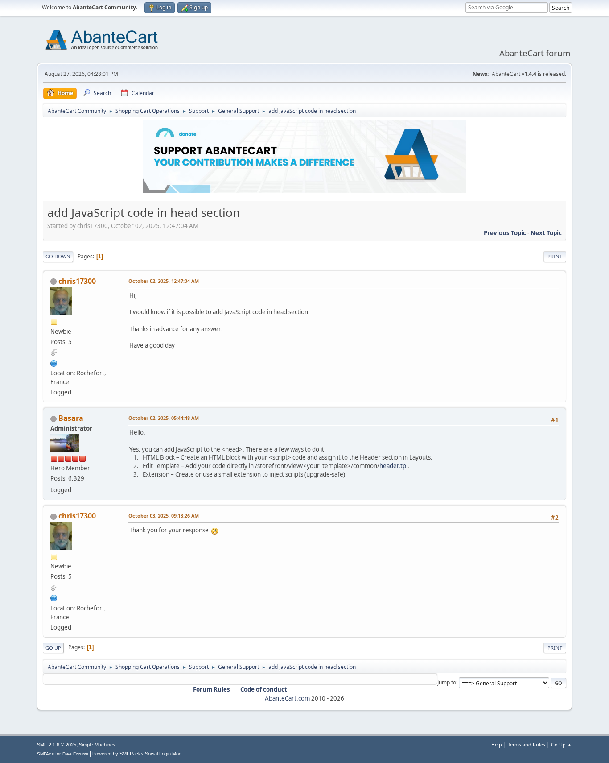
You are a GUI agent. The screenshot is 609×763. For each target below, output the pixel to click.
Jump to (446, 682)
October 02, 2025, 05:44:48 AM (163, 418)
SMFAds (45, 753)
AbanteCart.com (287, 698)
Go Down (57, 256)
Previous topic (505, 233)
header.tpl (393, 466)
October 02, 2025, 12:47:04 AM (163, 281)
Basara (70, 418)
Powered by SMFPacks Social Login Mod (136, 753)
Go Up (53, 647)
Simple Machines (97, 744)
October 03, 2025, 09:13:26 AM (163, 515)
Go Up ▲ (561, 744)
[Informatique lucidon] (54, 362)
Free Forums (75, 753)
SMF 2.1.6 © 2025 (56, 744)
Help (496, 744)
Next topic (546, 233)
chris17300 (77, 281)
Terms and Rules (526, 744)
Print (554, 256)
